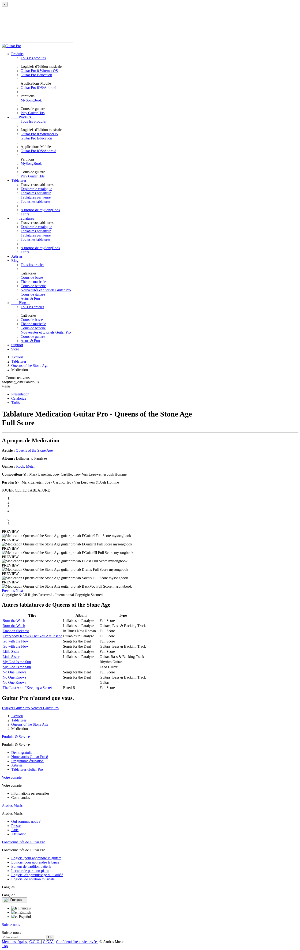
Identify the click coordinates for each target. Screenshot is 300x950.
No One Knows (14, 672)
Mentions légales (15, 942)
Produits (17, 54)
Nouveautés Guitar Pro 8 (29, 757)
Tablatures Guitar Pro (27, 769)
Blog (15, 261)
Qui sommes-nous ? (26, 821)
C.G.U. (35, 942)
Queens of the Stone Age (34, 450)
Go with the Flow (16, 641)
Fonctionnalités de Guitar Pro (23, 842)
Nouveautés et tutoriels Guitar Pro (46, 290)
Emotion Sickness (16, 631)
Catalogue (18, 398)
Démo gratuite (21, 753)
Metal (30, 466)
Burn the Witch (14, 621)
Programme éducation (27, 761)
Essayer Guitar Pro (16, 708)
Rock (20, 466)
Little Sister (11, 651)
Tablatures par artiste (36, 193)
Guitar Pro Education (36, 75)
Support (17, 345)
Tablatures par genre (36, 197)
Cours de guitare (33, 294)
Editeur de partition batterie (31, 866)
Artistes (16, 256)
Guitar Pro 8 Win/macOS (39, 71)
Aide (15, 830)
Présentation (20, 394)
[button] (9, 591)
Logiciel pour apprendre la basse (35, 862)
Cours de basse (32, 277)
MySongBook (31, 100)
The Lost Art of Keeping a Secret (27, 688)
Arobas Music (12, 805)
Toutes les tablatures (35, 201)
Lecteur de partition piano (30, 871)
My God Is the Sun (17, 662)
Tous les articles (32, 265)
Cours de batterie (33, 286)
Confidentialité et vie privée (77, 942)
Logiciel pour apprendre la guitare (36, 858)
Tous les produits (33, 58)
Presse (16, 826)
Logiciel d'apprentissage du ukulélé (37, 875)
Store (15, 349)
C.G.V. (48, 942)
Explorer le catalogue (36, 189)
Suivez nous (11, 925)
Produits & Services (16, 737)
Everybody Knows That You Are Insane (32, 636)
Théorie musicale (33, 282)
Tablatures (18, 180)
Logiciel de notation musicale (33, 879)
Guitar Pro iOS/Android (38, 88)
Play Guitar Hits (33, 113)
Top (5, 946)
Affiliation (18, 834)
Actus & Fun (30, 298)
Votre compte (12, 777)
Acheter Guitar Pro (44, 708)
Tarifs (25, 214)
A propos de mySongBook (40, 210)
